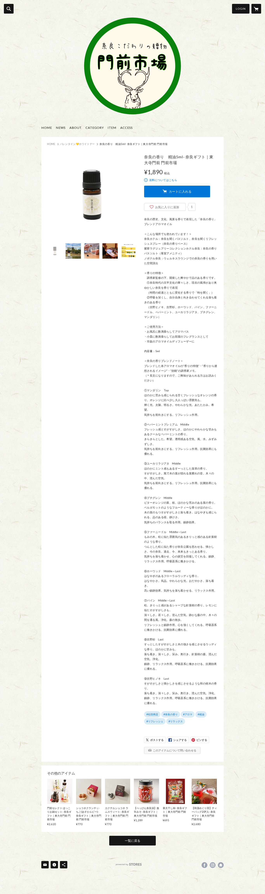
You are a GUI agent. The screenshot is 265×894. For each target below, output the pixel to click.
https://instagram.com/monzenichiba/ (213, 865)
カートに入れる (180, 191)
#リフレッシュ (154, 721)
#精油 (201, 714)
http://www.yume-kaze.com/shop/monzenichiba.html (221, 865)
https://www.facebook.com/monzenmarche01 (204, 865)
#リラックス (176, 721)
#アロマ (187, 714)
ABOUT (75, 127)
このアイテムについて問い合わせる (174, 750)
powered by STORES (128, 864)
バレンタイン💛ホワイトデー (77, 144)
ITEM (112, 127)
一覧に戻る (132, 840)
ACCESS (126, 127)
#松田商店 (152, 714)
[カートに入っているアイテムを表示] (256, 9)
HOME (46, 127)
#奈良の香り (171, 714)
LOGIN (241, 8)
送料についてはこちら (163, 180)
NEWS (61, 127)
